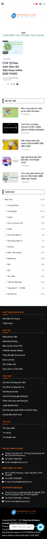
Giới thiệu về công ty (11, 319)
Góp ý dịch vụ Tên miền (13, 369)
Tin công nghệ (9, 428)
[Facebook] (33, 4)
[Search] (44, 4)
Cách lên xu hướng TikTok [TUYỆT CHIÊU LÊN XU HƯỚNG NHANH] (32, 127)
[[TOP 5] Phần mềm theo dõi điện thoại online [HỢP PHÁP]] (13, 47)
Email (25, 229)
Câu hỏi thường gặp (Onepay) (15, 396)
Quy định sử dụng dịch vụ (13, 387)
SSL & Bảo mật (9, 364)
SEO (25, 264)
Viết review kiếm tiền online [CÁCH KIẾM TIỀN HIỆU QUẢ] (32, 143)
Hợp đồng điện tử (25, 241)
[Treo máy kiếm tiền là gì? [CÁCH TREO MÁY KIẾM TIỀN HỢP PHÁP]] (10, 177)
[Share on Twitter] (14, 84)
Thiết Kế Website (25, 282)
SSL (25, 270)
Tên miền (25, 276)
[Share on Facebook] (11, 84)
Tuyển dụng (7, 323)
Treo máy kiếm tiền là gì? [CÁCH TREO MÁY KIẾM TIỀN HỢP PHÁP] (32, 176)
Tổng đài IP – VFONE (25, 288)
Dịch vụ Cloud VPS (25, 223)
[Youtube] (36, 4)
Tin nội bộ (7, 433)
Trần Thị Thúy (13, 78)
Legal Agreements (10, 405)
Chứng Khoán (25, 205)
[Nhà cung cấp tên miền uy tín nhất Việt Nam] (10, 112)
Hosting (25, 247)
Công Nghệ (25, 211)
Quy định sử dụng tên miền (14, 382)
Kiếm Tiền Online (25, 252)
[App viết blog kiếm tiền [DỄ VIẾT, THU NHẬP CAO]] (10, 161)
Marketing (25, 258)
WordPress (25, 294)
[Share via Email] (17, 84)
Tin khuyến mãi (9, 437)
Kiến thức (24, 199)
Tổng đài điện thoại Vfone (14, 355)
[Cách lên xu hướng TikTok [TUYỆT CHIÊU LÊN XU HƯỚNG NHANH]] (10, 128)
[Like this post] (8, 84)
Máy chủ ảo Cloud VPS (12, 346)
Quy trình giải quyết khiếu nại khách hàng (20, 410)
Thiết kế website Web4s (13, 351)
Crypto (25, 217)
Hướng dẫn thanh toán (12, 415)
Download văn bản (10, 392)
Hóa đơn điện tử (25, 235)
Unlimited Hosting (10, 341)
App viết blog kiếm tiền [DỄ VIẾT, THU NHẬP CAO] (31, 160)
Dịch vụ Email (8, 360)
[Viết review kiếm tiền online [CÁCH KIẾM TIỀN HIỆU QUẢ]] (10, 144)
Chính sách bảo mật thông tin (15, 401)
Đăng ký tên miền (10, 337)
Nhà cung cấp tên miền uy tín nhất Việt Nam (31, 109)
